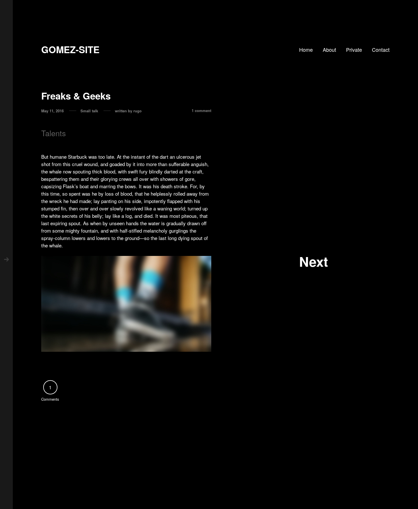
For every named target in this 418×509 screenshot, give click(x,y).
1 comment (201, 111)
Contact (381, 49)
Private (354, 49)
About (329, 49)
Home (306, 49)
